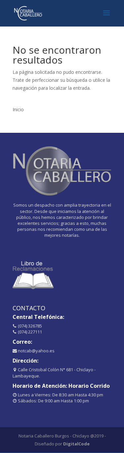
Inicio (18, 109)
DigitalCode (76, 444)
